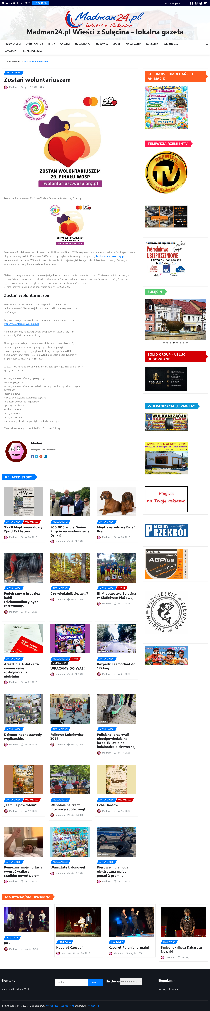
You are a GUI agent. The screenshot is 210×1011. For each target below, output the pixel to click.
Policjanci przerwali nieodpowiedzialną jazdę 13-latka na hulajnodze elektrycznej (116, 741)
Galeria (65, 43)
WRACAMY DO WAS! (67, 668)
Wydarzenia (133, 43)
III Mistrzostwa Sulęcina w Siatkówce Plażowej (116, 595)
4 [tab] (174, 342)
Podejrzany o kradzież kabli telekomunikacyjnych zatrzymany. (22, 599)
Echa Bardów (107, 805)
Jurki (8, 943)
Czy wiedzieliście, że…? (69, 593)
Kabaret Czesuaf (69, 947)
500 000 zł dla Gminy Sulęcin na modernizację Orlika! (69, 531)
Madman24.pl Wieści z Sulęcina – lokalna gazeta (105, 32)
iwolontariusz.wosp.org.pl (110, 256)
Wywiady (11, 51)
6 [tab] (180, 342)
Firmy (51, 43)
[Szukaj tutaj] (207, 43)
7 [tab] (183, 342)
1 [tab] (164, 342)
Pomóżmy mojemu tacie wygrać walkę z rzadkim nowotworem (23, 871)
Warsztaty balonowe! (67, 867)
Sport (116, 43)
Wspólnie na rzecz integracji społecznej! (67, 807)
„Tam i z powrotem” (20, 805)
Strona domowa (12, 61)
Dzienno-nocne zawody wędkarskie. (23, 737)
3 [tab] (170, 342)
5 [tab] (177, 342)
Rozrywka (101, 43)
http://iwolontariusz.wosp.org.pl (21, 323)
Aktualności (13, 43)
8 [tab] (187, 342)
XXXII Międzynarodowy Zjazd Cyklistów (23, 529)
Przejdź (96, 982)
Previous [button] (148, 319)
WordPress (52, 1005)
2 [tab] (167, 342)
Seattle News (67, 1005)
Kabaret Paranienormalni (129, 947)
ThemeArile (93, 1005)
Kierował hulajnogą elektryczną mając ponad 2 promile (112, 871)
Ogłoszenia (82, 43)
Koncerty (152, 43)
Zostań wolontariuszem (36, 61)
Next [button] (203, 319)
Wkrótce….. (171, 43)
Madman (13, 87)
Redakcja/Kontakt (33, 51)
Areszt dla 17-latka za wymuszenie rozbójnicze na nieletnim (21, 670)
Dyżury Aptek (34, 43)
